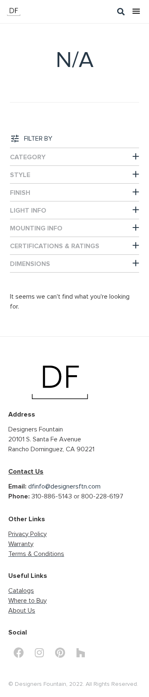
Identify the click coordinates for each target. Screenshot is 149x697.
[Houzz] (80, 652)
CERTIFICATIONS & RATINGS (54, 246)
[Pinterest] (60, 652)
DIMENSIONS (30, 264)
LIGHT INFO (28, 210)
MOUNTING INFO (36, 228)
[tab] (74, 156)
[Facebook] (18, 652)
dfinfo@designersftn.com (64, 486)
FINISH (20, 192)
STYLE (20, 175)
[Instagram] (39, 652)
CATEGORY (28, 157)
